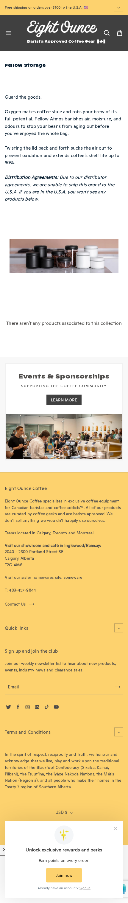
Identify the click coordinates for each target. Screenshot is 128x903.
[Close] (4, 849)
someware (73, 577)
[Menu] (8, 33)
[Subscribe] (117, 686)
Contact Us (15, 604)
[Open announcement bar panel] (118, 7)
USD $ (61, 812)
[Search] (106, 33)
